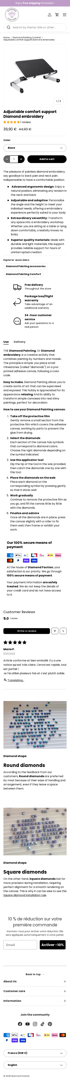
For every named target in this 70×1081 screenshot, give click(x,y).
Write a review (26, 631)
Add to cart (46, 159)
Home (6, 38)
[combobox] (35, 27)
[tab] (6, 342)
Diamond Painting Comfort (27, 38)
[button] (57, 14)
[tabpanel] (35, 440)
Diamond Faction (20, 1076)
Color (7, 140)
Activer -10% (52, 944)
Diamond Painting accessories (26, 266)
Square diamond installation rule (24, 895)
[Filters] (54, 631)
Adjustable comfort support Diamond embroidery (29, 40)
